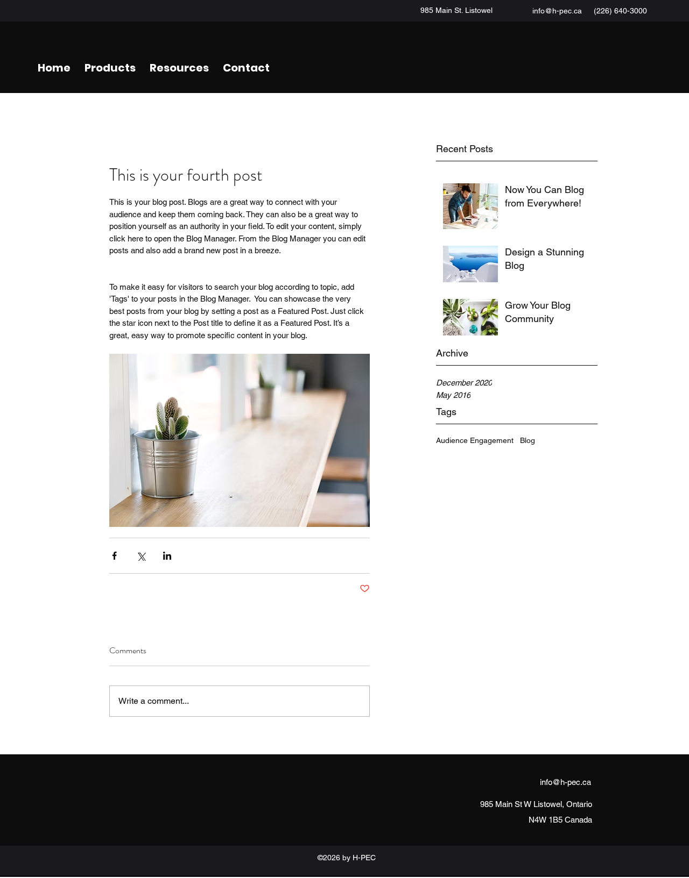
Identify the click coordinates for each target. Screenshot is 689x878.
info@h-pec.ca (557, 10)
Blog (527, 440)
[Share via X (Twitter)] (141, 556)
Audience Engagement (475, 440)
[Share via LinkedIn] (167, 556)
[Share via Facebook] (114, 556)
